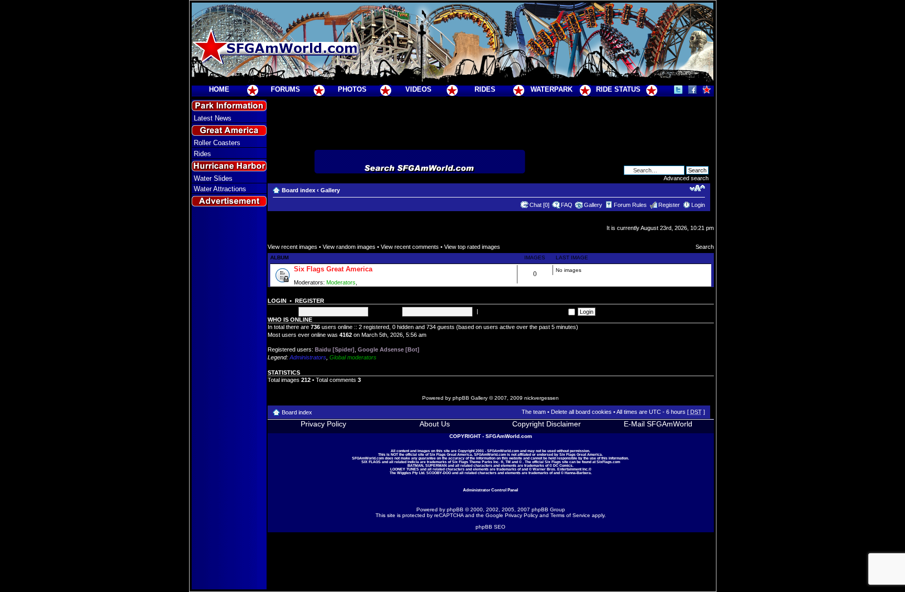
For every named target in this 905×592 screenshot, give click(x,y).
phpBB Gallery (470, 398)
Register (669, 205)
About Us (435, 424)
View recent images (292, 247)
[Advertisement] (228, 399)
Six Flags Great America (333, 269)
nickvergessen (541, 398)
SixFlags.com (608, 462)
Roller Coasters (217, 143)
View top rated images (472, 247)
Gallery (330, 190)
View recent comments (410, 247)
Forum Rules (630, 205)
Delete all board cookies (581, 412)
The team (534, 412)
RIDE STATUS (618, 89)
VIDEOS (418, 89)
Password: (386, 311)
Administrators (308, 357)
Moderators (341, 282)
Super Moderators (382, 282)
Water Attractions (220, 189)
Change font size (697, 188)
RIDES (484, 89)
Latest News (212, 118)
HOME (219, 89)
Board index (298, 190)
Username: (282, 311)
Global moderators (353, 357)
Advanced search (686, 178)
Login (698, 205)
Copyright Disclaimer (546, 424)
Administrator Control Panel (490, 489)
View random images (349, 247)
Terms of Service (570, 515)
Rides (202, 154)
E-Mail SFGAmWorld (658, 424)
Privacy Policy (323, 424)
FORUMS (285, 89)
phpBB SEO (490, 527)
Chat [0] (539, 205)
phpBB (455, 509)
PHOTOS (352, 89)
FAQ (566, 205)
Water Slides (213, 178)
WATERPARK (551, 89)
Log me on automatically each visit (524, 311)
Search (705, 247)
